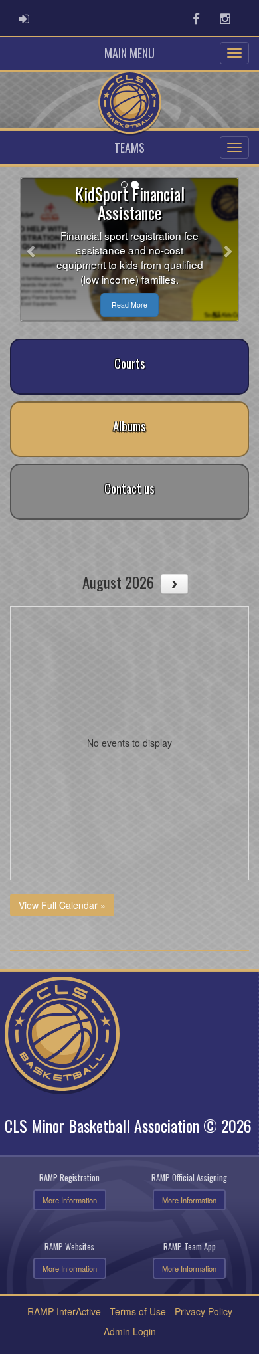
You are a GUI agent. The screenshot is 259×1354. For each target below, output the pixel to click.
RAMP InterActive (64, 1311)
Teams (129, 147)
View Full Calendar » (62, 905)
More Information (70, 1200)
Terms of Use (138, 1311)
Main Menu (129, 53)
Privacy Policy (203, 1311)
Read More (129, 305)
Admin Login (130, 1331)
